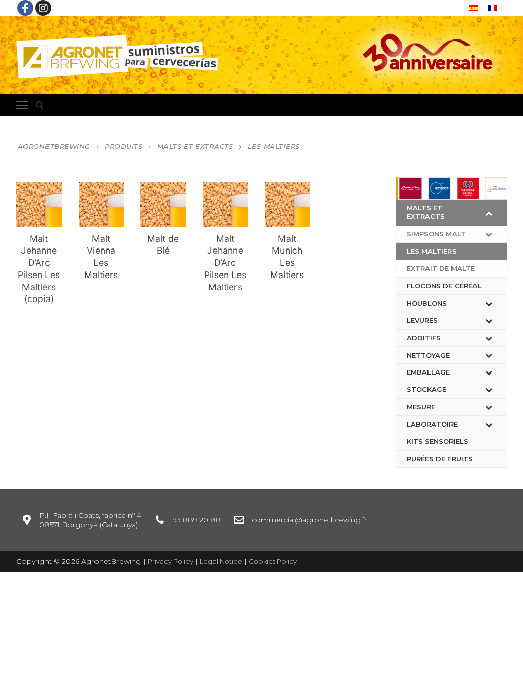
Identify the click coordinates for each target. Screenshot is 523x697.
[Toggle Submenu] (489, 212)
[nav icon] (22, 105)
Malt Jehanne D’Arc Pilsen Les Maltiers (225, 262)
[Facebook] (25, 8)
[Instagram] (43, 8)
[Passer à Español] (473, 8)
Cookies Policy (273, 561)
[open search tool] (40, 105)
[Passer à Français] (493, 8)
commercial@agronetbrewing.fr (309, 520)
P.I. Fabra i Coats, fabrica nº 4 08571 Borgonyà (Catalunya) (90, 520)
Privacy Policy (170, 561)
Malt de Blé (163, 244)
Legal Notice (221, 561)
